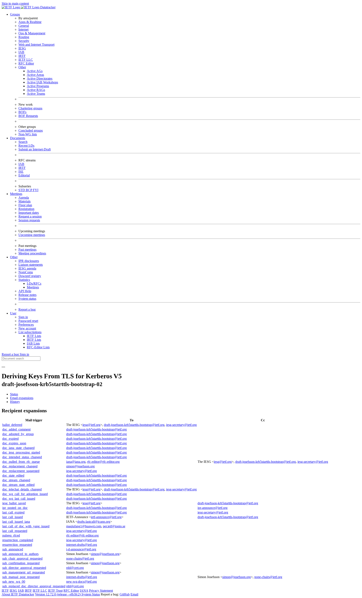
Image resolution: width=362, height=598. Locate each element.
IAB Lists (33, 343)
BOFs (22, 112)
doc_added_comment (16, 429)
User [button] (13, 313)
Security (23, 41)
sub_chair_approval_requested (22, 558)
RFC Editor (26, 63)
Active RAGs (36, 90)
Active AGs (35, 71)
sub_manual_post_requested (21, 577)
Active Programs (38, 86)
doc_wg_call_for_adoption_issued (25, 494)
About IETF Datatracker (18, 594)
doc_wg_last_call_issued (18, 498)
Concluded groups (30, 130)
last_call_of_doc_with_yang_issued (25, 526)
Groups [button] (15, 14)
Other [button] (14, 257)
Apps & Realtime (29, 22)
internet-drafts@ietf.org (81, 544)
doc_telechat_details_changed (22, 489)
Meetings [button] (16, 194)
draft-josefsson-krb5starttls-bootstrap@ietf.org (134, 425)
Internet (23, 29)
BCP (29, 190)
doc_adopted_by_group (18, 434)
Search (22, 142)
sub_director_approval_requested (24, 567)
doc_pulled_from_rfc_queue (21, 461)
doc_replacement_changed (19, 466)
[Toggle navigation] (3, 367)
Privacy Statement (101, 590)
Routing (23, 37)
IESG (22, 48)
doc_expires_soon (14, 443)
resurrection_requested (17, 544)
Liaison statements (30, 264)
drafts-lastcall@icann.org (93, 521)
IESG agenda (27, 268)
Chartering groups (30, 108)
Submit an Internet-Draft (34, 149)
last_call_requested (14, 531)
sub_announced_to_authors (20, 554)
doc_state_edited (13, 475)
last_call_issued (12, 517)
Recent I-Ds (26, 145)
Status (14, 394)
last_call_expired (13, 512)
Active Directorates (39, 78)
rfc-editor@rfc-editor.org (103, 461)
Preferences (26, 324)
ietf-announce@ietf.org (106, 517)
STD (22, 190)
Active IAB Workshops (42, 82)
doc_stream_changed (16, 480)
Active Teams (36, 93)
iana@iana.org (75, 461)
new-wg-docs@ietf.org (81, 581)
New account (27, 328)
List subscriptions (29, 332)
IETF (5, 590)
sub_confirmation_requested (21, 563)
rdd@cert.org (75, 567)
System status (27, 298)
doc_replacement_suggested (20, 471)
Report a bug (27, 309)
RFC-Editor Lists (38, 347)
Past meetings (27, 249)
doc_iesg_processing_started (21, 452)
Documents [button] (17, 138)
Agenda (23, 197)
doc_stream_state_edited (18, 484)
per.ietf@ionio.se (114, 526)
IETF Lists (34, 336)
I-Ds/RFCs (34, 283)
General (23, 25)
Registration (26, 209)
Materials (24, 201)
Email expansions (21, 398)
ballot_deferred (12, 425)
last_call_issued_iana (16, 521)
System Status (90, 594)
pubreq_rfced (11, 535)
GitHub (125, 594)
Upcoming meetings (31, 235)
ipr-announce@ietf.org (213, 508)
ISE (20, 171)
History (15, 401)
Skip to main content (15, 3)
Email (134, 594)
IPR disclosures (28, 261)
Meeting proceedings (32, 253)
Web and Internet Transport (36, 44)
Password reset (28, 321)
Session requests (29, 220)
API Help (24, 291)
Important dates (28, 212)
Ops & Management (31, 33)
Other (22, 67)
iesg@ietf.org (91, 425)
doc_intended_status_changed (22, 457)
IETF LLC (25, 59)
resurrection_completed (17, 540)
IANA (84, 590)
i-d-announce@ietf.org (81, 549)
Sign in (23, 317)
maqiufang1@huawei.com (83, 526)
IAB (21, 52)
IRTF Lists (34, 339)
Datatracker (47, 7)
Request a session (30, 216)
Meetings (33, 287)
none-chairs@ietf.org (80, 558)
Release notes (27, 295)
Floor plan (25, 205)
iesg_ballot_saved (14, 503)
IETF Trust (55, 590)
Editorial (24, 175)
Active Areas (35, 75)
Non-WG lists (27, 134)
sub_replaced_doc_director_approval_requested (33, 586)
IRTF (22, 56)
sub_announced (12, 549)
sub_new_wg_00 (13, 581)
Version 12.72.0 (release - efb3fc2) (58, 594)
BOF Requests (28, 116)
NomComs (25, 272)
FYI (35, 190)
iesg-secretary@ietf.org (181, 425)
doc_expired (10, 438)
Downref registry (29, 276)
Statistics (24, 279)
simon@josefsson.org (80, 466)
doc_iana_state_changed (18, 448)
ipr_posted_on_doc (15, 508)
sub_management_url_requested (23, 572)
